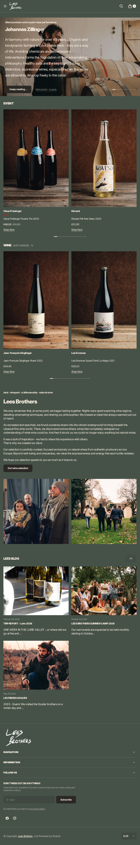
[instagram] (14, 818)
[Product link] (36, 158)
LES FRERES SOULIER (15, 698)
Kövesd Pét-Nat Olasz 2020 (86, 218)
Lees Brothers (25, 836)
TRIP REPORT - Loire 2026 (17, 623)
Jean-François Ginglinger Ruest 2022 (23, 360)
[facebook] (7, 818)
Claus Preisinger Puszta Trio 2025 (21, 218)
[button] (5, 6)
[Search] (121, 6)
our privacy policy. (37, 809)
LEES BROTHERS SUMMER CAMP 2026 (92, 623)
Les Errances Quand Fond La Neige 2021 (92, 360)
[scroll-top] (134, 839)
